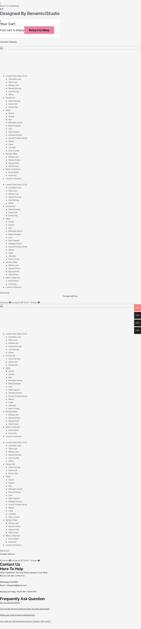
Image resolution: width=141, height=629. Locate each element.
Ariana (11, 113)
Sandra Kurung (14, 88)
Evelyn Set (13, 107)
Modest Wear (11, 154)
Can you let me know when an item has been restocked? (25, 608)
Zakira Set (12, 104)
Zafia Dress (13, 166)
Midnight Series (15, 122)
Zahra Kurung (14, 101)
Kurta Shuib (13, 172)
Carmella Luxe (14, 79)
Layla (10, 144)
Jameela (12, 147)
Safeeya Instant (15, 135)
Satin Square (14, 132)
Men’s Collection (13, 169)
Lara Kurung (13, 91)
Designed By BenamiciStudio (30, 13)
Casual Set (10, 97)
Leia (10, 129)
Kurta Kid (12, 175)
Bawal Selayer (14, 125)
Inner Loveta (13, 150)
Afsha (10, 94)
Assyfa (11, 116)
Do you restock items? (10, 602)
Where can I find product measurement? (17, 615)
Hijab (8, 110)
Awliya (11, 141)
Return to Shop (39, 30)
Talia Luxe (12, 82)
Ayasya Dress (14, 160)
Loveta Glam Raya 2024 (16, 76)
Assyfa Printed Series (17, 138)
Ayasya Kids (13, 163)
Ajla (10, 119)
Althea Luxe (13, 85)
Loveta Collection (13, 178)
